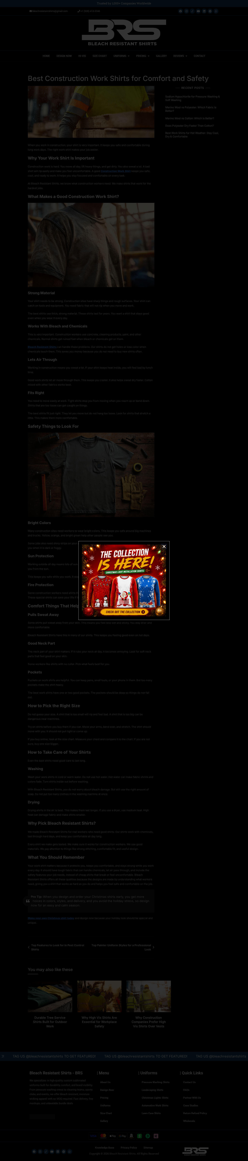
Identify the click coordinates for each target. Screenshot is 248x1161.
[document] (124, 580)
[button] (164, 546)
